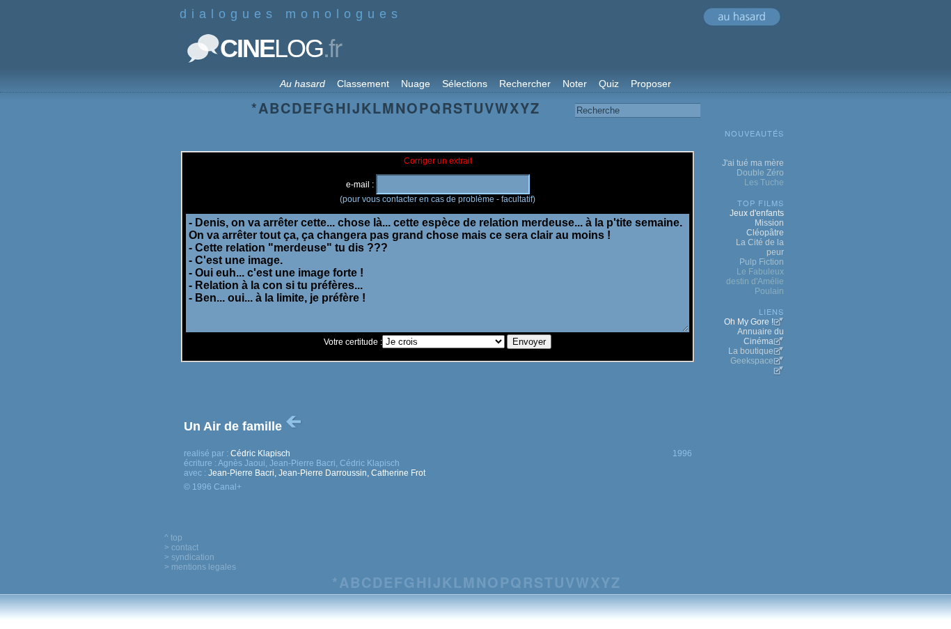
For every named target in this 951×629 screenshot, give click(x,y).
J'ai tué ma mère (753, 163)
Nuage (415, 83)
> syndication (189, 557)
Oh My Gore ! (748, 322)
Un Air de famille (234, 426)
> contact (181, 547)
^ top (173, 538)
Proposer (651, 83)
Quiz (609, 83)
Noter (575, 83)
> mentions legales (200, 567)
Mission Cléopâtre (765, 228)
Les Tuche (764, 182)
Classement (363, 83)
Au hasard (302, 83)
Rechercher (525, 83)
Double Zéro (760, 173)
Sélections (464, 83)
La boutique (750, 351)
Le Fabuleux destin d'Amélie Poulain (755, 281)
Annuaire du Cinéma (760, 336)
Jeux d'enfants (757, 213)
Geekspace (751, 361)
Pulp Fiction (761, 262)
